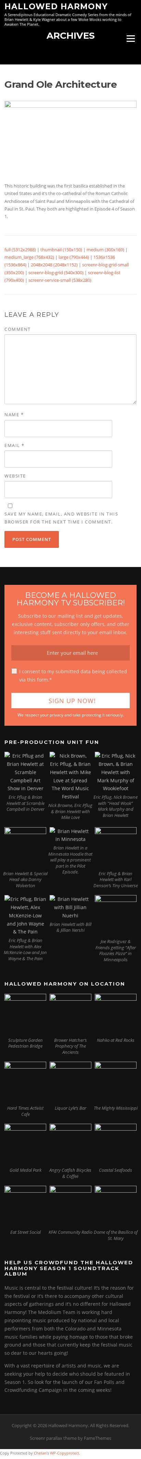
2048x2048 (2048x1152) (54, 265)
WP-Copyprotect (64, 1453)
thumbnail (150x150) (61, 249)
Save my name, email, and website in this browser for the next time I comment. (61, 517)
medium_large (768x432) (29, 257)
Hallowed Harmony (56, 6)
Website (15, 476)
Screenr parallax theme (53, 1438)
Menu (131, 38)
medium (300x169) (105, 249)
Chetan (40, 1453)
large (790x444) (74, 257)
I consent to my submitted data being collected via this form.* (73, 675)
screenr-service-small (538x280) (59, 280)
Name (14, 414)
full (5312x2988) (20, 249)
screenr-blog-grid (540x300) (56, 272)
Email (14, 445)
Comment (17, 329)
